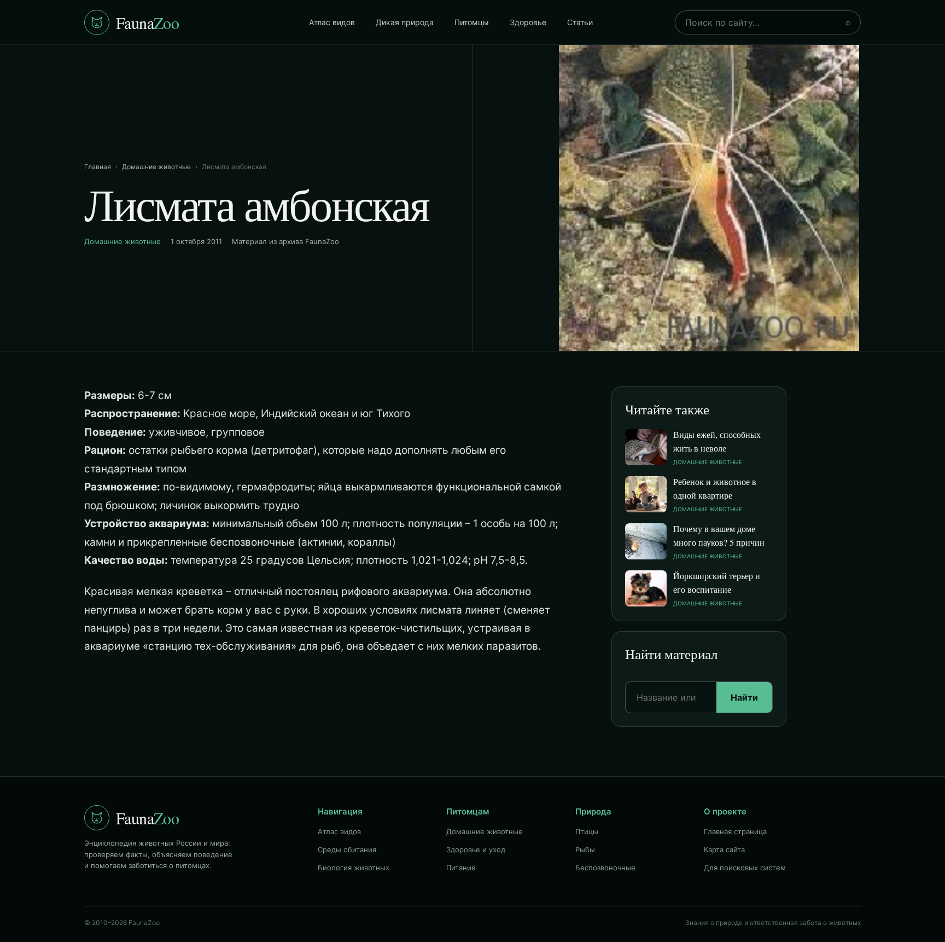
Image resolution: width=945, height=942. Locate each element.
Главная (97, 167)
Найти (744, 697)
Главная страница (735, 831)
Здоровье (528, 22)
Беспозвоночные (605, 867)
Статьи (580, 22)
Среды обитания (347, 849)
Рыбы (585, 849)
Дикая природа (405, 22)
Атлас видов (332, 22)
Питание (461, 867)
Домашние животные (156, 167)
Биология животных (353, 867)
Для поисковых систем (745, 867)
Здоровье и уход (475, 849)
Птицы (586, 831)
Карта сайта (724, 849)
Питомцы (471, 22)
